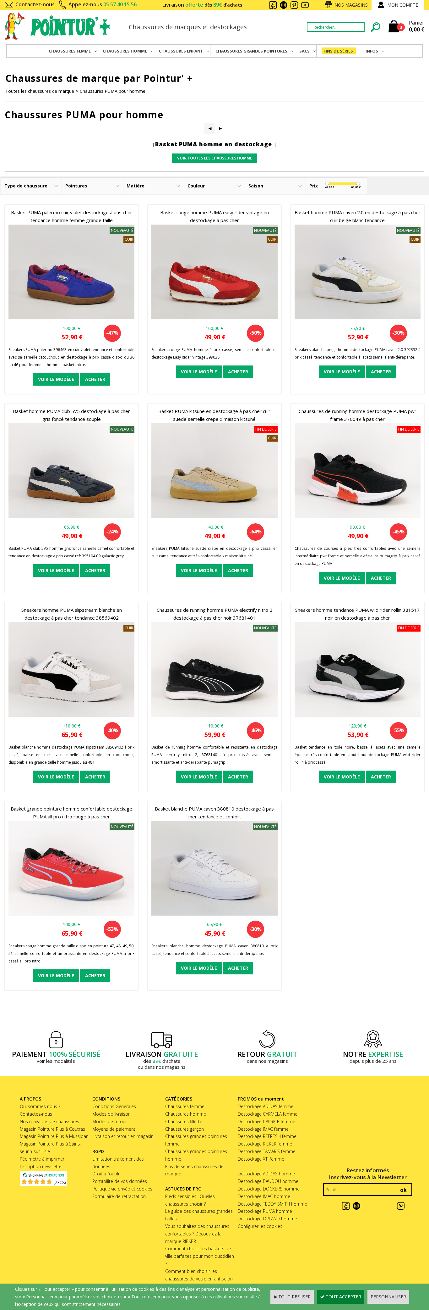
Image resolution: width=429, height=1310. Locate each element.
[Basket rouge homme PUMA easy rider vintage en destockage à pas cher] (214, 318)
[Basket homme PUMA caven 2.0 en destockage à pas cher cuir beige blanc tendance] (358, 318)
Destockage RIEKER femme (265, 1144)
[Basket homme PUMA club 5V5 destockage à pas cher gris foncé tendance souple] (71, 516)
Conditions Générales (114, 1106)
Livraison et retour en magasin (123, 1136)
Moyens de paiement (113, 1129)
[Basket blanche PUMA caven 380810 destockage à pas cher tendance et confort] (214, 914)
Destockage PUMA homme (265, 1211)
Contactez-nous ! (37, 1114)
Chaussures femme (184, 1106)
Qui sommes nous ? (40, 1106)
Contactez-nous (35, 4)
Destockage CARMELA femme (267, 1114)
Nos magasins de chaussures (49, 1121)
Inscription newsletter (41, 1166)
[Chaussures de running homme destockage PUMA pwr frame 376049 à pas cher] (358, 516)
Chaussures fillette (183, 1121)
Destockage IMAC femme (263, 1129)
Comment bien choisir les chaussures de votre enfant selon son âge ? (199, 1278)
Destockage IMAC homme (264, 1196)
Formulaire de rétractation (119, 1196)
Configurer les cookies (260, 1226)
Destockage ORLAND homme (267, 1219)
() (60, 1182)
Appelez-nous (102, 4)
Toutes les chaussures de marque (39, 91)
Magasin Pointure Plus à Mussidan (54, 1136)
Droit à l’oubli (105, 1174)
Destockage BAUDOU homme (268, 1181)
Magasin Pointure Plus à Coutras (52, 1129)
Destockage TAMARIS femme (267, 1151)
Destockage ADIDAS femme (265, 1106)
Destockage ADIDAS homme (266, 1174)
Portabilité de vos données (119, 1181)
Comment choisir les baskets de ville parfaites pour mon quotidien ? (199, 1256)
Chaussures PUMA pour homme (112, 91)
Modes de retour (109, 1121)
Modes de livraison (111, 1114)
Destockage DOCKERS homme (269, 1189)
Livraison (202, 4)
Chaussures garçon (184, 1129)
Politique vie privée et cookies (122, 1189)
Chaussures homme (185, 1114)
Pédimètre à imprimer (42, 1159)
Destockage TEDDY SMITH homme (272, 1204)
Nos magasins (351, 5)
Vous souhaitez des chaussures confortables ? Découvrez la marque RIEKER (197, 1233)
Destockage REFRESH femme (267, 1136)
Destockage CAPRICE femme (266, 1121)
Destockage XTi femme (261, 1159)
